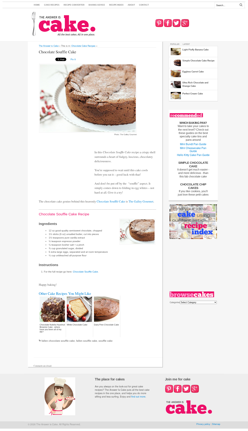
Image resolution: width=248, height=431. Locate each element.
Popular (174, 44)
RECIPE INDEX (116, 5)
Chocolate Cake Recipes (83, 45)
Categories (175, 302)
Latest (186, 44)
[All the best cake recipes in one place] (64, 34)
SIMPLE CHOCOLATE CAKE (193, 164)
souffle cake (106, 340)
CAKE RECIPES (51, 5)
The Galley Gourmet (141, 201)
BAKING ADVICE (97, 5)
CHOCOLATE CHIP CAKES (193, 186)
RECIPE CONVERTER (74, 5)
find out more (138, 396)
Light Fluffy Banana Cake (195, 49)
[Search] (241, 5)
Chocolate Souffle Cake (85, 271)
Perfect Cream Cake (192, 93)
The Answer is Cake (49, 45)
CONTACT (144, 5)
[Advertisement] (64, 165)
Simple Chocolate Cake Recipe (198, 60)
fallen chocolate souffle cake (58, 340)
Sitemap (216, 424)
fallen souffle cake (86, 340)
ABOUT (131, 5)
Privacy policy (203, 424)
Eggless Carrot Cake (193, 71)
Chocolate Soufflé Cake (111, 201)
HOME (37, 5)
